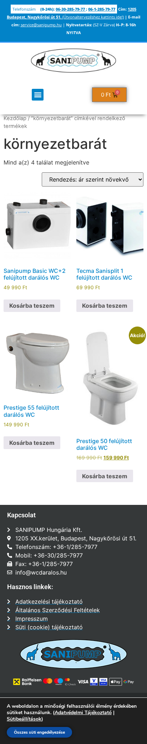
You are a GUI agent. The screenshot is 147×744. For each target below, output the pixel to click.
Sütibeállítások (24, 719)
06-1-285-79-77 (101, 9)
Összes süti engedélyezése (39, 732)
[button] (38, 95)
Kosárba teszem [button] (32, 305)
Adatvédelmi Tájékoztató (83, 712)
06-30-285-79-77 (70, 9)
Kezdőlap (15, 118)
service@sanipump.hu (41, 24)
